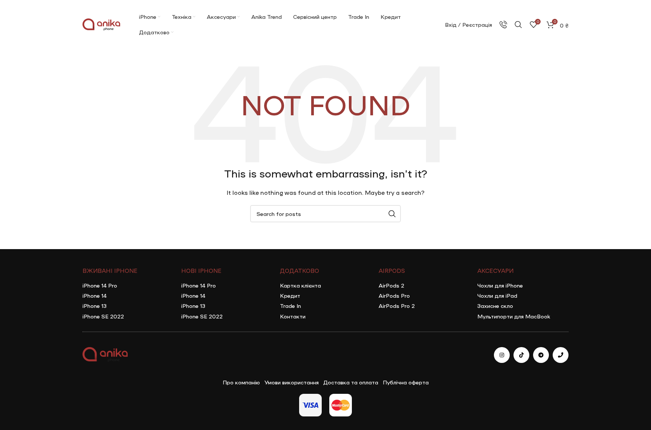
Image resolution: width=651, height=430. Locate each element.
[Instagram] (502, 355)
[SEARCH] (392, 213)
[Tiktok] (521, 355)
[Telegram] (541, 355)
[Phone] (560, 355)
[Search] (518, 24)
